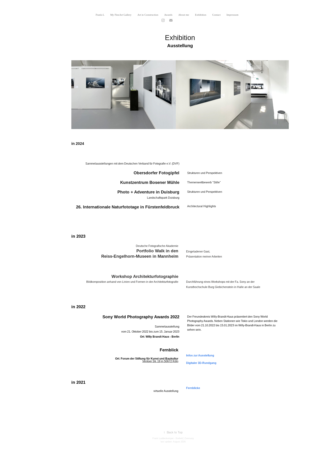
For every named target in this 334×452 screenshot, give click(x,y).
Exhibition (200, 14)
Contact (216, 14)
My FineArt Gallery (121, 14)
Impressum (232, 14)
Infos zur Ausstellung (200, 355)
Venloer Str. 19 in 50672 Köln (160, 361)
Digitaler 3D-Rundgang (201, 362)
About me (183, 14)
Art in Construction (147, 14)
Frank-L (100, 14)
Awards (168, 14)
